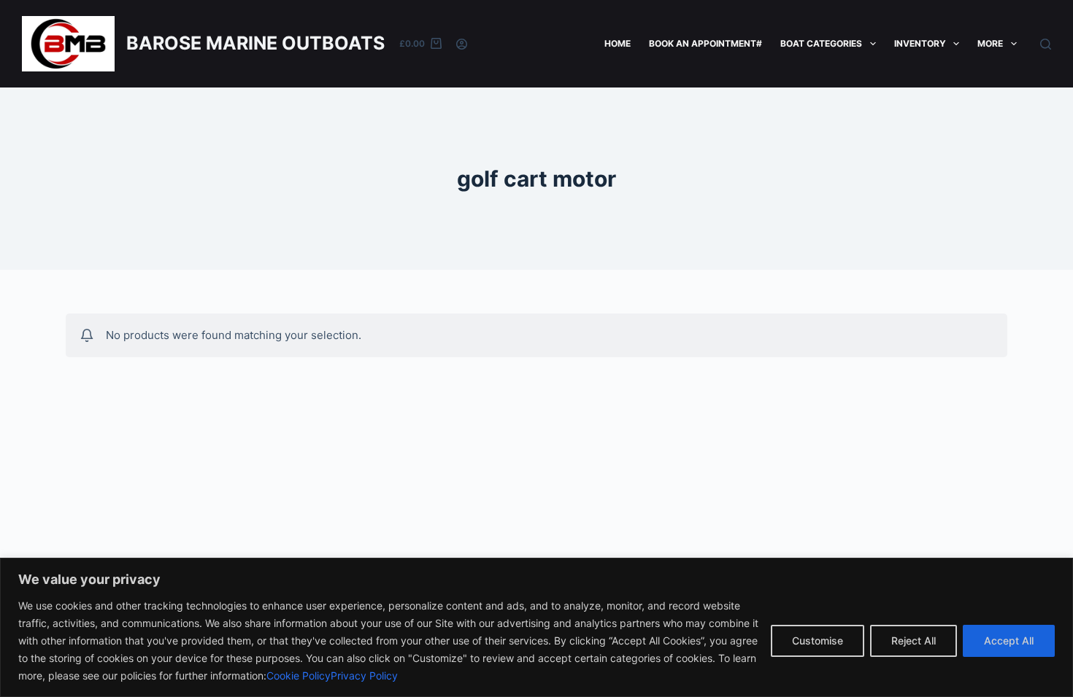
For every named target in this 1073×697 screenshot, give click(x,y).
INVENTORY (920, 43)
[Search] (1045, 44)
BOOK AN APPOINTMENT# (705, 43)
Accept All (1009, 640)
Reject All (913, 640)
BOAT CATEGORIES (821, 43)
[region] (536, 627)
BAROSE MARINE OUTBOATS (255, 43)
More (990, 43)
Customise (817, 640)
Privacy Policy (364, 675)
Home (617, 43)
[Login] (461, 44)
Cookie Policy (298, 675)
